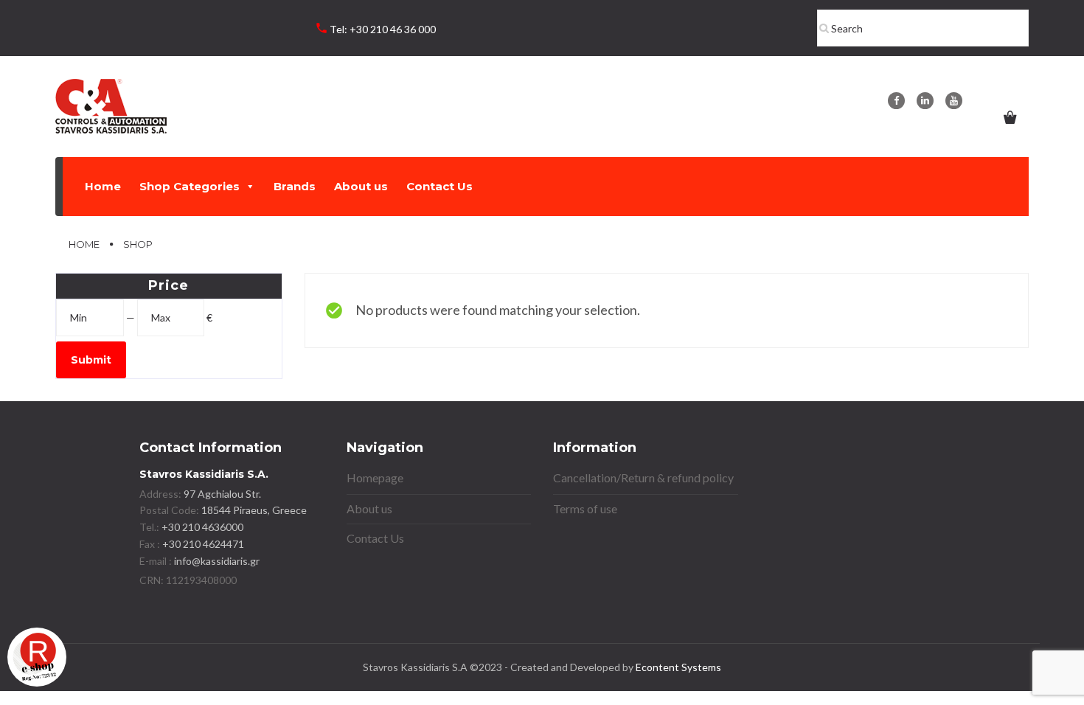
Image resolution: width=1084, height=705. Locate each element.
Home (103, 186)
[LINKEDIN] (925, 100)
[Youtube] (953, 100)
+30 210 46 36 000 (393, 29)
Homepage (375, 477)
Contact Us (439, 186)
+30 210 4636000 (201, 527)
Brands (295, 186)
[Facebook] (896, 100)
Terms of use (585, 508)
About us (361, 186)
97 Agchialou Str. (222, 493)
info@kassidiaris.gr (217, 561)
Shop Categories (189, 186)
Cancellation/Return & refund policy (643, 477)
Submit (91, 360)
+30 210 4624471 (202, 544)
